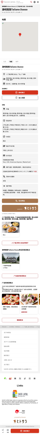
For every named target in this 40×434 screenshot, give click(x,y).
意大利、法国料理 (11, 84)
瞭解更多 (20, 320)
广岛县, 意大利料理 (29, 326)
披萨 (11, 80)
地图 (35, 171)
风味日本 (4, 326)
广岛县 (23, 74)
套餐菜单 (25, 190)
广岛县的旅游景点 (20, 276)
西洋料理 (9, 78)
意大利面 (30, 78)
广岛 (19, 74)
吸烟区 (5, 190)
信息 (4, 61)
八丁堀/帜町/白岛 (11, 74)
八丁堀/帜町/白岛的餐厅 (20, 243)
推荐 (17, 61)
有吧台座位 (18, 190)
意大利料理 (16, 78)
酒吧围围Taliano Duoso (14, 9)
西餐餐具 (11, 190)
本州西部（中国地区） (15, 326)
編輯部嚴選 (24, 312)
